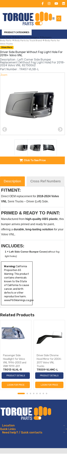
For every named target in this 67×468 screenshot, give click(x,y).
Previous (4, 129)
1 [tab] (21, 393)
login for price (15, 385)
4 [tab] (33, 393)
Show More (6, 47)
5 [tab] (37, 393)
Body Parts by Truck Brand (28, 40)
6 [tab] (40, 393)
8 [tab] (46, 393)
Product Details (15, 375)
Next (60, 129)
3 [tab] (30, 393)
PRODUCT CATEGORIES (16, 32)
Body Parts (6, 40)
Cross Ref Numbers (45, 181)
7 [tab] (43, 393)
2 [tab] (27, 393)
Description (12, 181)
